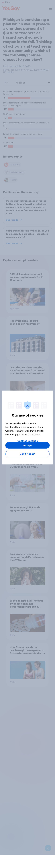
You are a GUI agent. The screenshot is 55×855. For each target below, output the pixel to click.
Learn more (34, 435)
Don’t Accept (27, 454)
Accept (27, 445)
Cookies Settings (27, 441)
